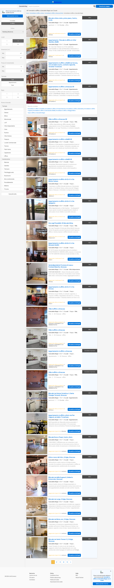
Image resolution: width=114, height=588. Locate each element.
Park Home (7, 149)
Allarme (6, 186)
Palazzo (6, 139)
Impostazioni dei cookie (56, 581)
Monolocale (7, 119)
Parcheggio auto (9, 172)
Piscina (6, 189)
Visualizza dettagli (74, 34)
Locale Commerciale (10, 142)
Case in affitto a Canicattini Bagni (36, 112)
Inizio (27, 13)
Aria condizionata (9, 179)
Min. (3, 53)
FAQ (77, 575)
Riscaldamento (8, 182)
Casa (5, 129)
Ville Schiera (8, 136)
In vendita (12, 20)
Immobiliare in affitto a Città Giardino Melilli (44, 110)
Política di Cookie (54, 579)
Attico (6, 116)
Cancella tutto (13, 194)
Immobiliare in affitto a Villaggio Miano (66, 110)
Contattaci (32, 579)
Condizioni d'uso (54, 575)
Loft (5, 122)
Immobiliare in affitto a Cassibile (36, 108)
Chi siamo (32, 577)
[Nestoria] (57, 2)
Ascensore (7, 176)
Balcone (6, 162)
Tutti (12, 79)
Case (12, 85)
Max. (3, 57)
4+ (18, 44)
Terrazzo (6, 169)
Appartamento (8, 109)
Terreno (6, 146)
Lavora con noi (33, 575)
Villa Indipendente (9, 126)
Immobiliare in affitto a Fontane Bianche (55, 108)
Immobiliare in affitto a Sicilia (37, 13)
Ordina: (12, 28)
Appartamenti (12, 82)
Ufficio (6, 156)
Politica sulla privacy (55, 577)
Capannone (7, 153)
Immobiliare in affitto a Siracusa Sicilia (54, 13)
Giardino (6, 165)
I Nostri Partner (79, 577)
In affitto (12, 23)
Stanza (6, 112)
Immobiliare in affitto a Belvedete (75, 108)
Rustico (6, 132)
